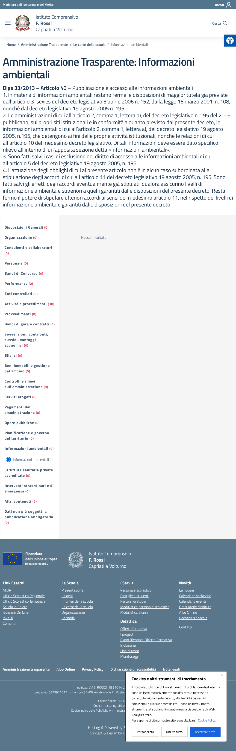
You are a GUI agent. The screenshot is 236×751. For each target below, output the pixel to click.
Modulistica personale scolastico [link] (144, 607)
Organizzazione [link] (18, 237)
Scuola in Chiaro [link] (15, 607)
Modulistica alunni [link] (134, 612)
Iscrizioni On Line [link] (16, 612)
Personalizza (145, 731)
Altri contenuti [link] (18, 501)
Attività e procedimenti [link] (26, 303)
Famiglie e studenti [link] (134, 595)
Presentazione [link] (72, 590)
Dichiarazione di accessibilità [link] (133, 669)
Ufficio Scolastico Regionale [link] (24, 595)
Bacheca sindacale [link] (193, 618)
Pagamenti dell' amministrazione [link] (20, 409)
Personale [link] (14, 263)
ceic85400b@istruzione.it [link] (96, 692)
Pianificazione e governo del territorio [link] (27, 435)
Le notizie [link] (186, 590)
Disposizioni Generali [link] (24, 227)
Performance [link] (16, 283)
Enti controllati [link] (18, 293)
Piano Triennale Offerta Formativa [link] (146, 639)
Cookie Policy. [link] (207, 720)
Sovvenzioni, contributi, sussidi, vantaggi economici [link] (26, 339)
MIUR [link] (7, 590)
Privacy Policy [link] (92, 669)
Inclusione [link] (128, 645)
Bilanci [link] (11, 355)
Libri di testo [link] (129, 651)
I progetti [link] (127, 634)
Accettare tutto (205, 731)
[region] (176, 706)
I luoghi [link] (67, 595)
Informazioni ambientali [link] (26, 448)
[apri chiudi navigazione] (8, 23)
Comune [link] (9, 623)
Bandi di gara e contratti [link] (27, 324)
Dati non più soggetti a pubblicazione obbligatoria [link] (29, 514)
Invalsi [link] (8, 618)
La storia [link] (68, 618)
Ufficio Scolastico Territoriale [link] (24, 601)
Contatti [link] (185, 627)
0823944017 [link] (58, 692)
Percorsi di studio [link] (133, 601)
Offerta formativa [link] (133, 628)
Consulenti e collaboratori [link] (28, 247)
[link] (230, 41)
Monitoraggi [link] (129, 656)
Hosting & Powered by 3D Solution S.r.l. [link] (118, 727)
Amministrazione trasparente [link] (26, 669)
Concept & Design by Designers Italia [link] (118, 733)
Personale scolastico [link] (135, 590)
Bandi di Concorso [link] (21, 273)
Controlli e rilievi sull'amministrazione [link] (24, 383)
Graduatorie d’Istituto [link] (195, 607)
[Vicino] (222, 675)
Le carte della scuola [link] (77, 607)
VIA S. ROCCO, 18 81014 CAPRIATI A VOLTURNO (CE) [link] (124, 687)
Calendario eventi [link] (192, 601)
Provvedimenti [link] (18, 314)
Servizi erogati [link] (18, 397)
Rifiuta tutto (174, 731)
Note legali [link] (171, 669)
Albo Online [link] (188, 612)
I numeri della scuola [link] (77, 601)
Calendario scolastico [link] (195, 595)
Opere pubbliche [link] (19, 422)
